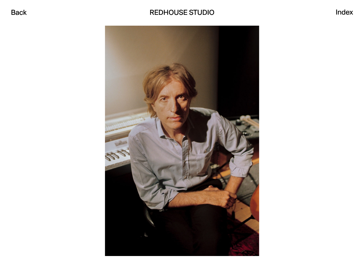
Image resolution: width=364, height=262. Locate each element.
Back (18, 13)
